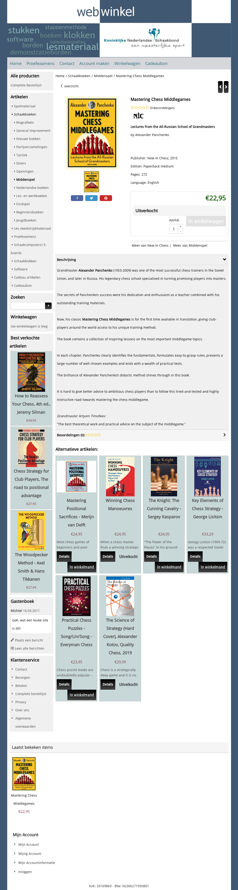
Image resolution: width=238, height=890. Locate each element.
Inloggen (25, 872)
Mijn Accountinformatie (36, 862)
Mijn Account (28, 844)
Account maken (94, 63)
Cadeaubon (156, 63)
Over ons (22, 710)
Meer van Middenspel (190, 245)
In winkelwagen (206, 221)
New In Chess (158, 158)
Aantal (174, 220)
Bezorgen (22, 677)
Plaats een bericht (29, 640)
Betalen (21, 685)
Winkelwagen (127, 63)
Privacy (20, 702)
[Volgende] (226, 87)
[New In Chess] (138, 118)
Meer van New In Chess (150, 245)
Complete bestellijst (30, 694)
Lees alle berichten (29, 648)
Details (64, 556)
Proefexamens (40, 63)
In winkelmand (82, 567)
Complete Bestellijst (26, 85)
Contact (67, 63)
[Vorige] (220, 87)
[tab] (142, 259)
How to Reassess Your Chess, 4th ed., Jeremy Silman (31, 404)
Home (16, 63)
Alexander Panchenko (152, 135)
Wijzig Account (29, 853)
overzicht (71, 86)
